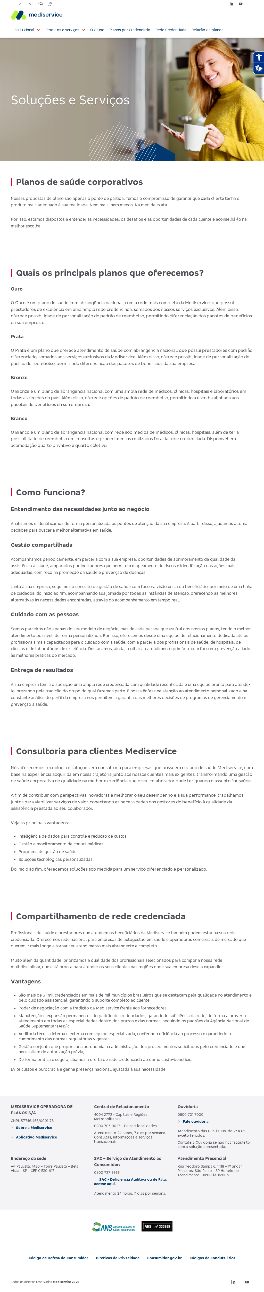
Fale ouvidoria (195, 1121)
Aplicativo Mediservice (36, 1137)
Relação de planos (207, 30)
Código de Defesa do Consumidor (58, 1258)
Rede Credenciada (170, 30)
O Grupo (97, 30)
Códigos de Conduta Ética (212, 1258)
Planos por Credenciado (130, 30)
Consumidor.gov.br (164, 1258)
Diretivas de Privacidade (117, 1258)
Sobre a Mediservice (33, 1127)
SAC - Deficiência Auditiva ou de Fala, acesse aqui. (130, 1181)
